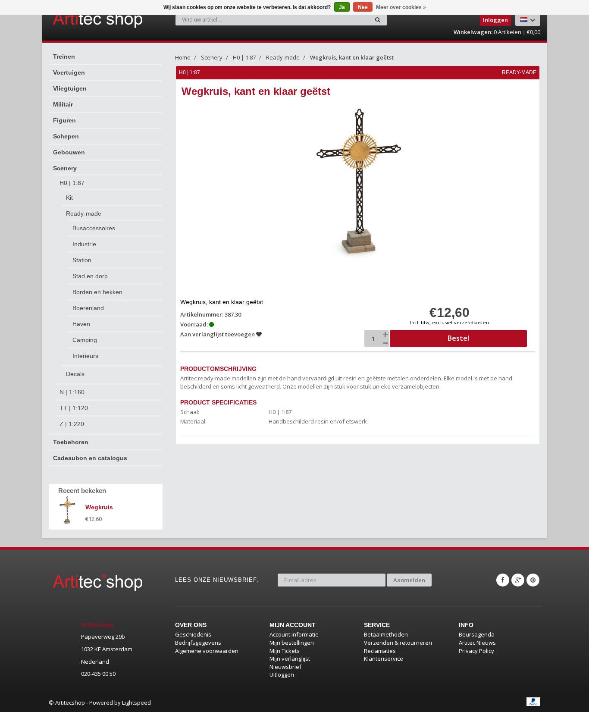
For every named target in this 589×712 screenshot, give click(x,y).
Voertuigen (69, 72)
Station (81, 260)
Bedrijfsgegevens (198, 642)
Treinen (64, 56)
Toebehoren (70, 442)
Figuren (64, 120)
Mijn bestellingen (291, 642)
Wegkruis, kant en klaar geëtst (352, 57)
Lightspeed (136, 702)
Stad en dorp (90, 276)
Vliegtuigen (70, 88)
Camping (84, 339)
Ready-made (83, 213)
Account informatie (294, 634)
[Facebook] (502, 580)
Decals (75, 373)
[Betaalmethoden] (533, 701)
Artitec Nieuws (477, 642)
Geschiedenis (193, 634)
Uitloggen (281, 674)
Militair (63, 104)
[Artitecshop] (80, 19)
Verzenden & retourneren (398, 642)
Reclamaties (380, 651)
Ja (342, 7)
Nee (363, 7)
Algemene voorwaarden (206, 651)
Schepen (66, 136)
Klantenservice (383, 658)
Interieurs (85, 355)
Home (183, 57)
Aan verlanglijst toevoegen (218, 334)
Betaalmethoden (386, 634)
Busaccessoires (93, 228)
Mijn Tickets (284, 651)
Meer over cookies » (401, 7)
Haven (81, 323)
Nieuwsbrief (285, 667)
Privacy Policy (476, 651)
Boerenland (88, 307)
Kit (69, 197)
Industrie (84, 244)
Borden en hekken (97, 292)
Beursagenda (477, 634)
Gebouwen (69, 152)
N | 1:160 (72, 392)
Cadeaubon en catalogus (90, 458)
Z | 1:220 (72, 423)
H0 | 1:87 (72, 182)
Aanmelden (409, 580)
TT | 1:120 (74, 408)
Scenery (65, 168)
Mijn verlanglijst (289, 658)
